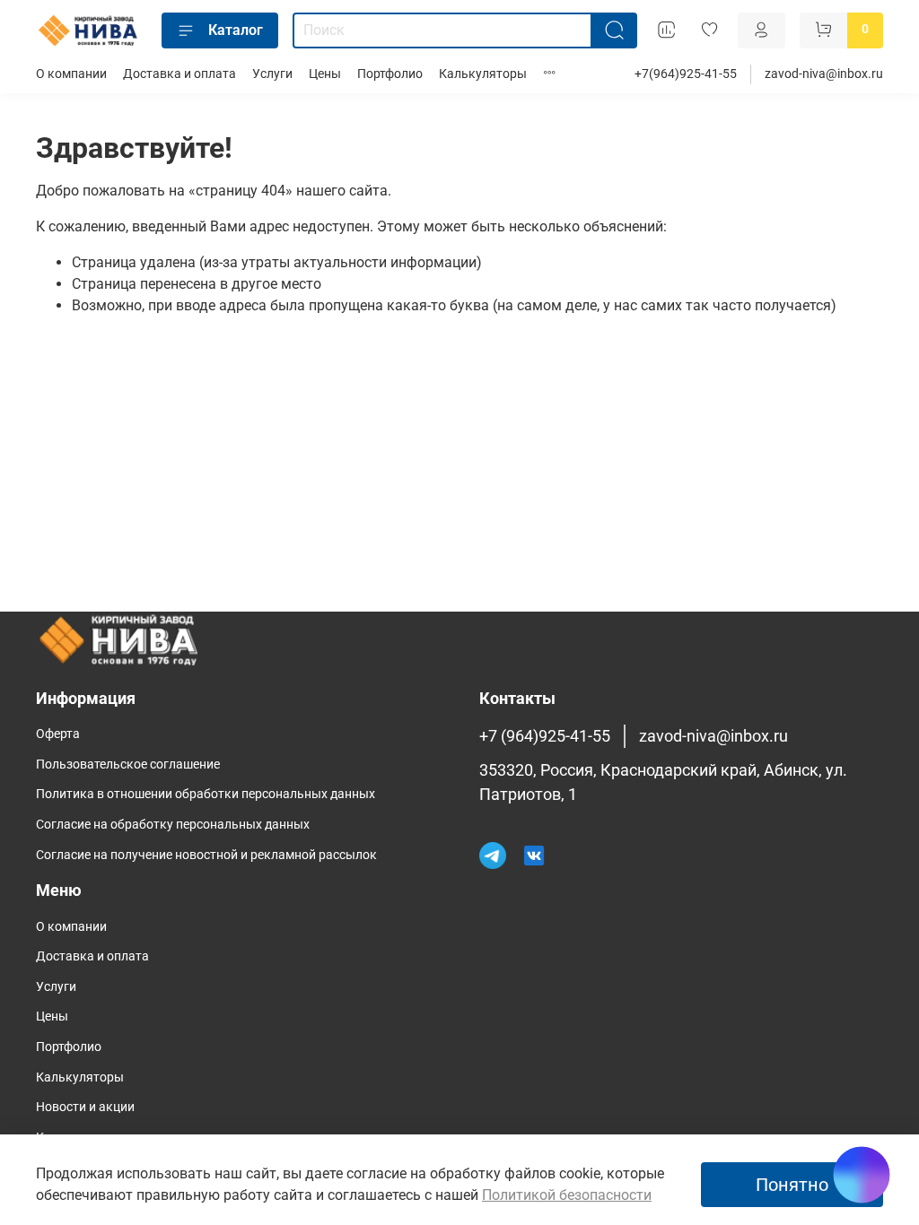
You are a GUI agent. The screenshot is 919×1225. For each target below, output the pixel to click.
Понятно (792, 1184)
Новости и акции (85, 1107)
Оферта (58, 734)
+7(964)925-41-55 (686, 74)
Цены (325, 74)
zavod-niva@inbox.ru (824, 74)
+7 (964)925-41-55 (544, 736)
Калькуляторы (483, 74)
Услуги (272, 74)
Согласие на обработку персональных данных (173, 824)
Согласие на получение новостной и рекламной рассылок (206, 855)
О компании (71, 74)
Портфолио (390, 74)
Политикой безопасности (567, 1194)
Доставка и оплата (179, 74)
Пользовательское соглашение (128, 764)
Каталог (235, 30)
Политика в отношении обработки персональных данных (205, 794)
